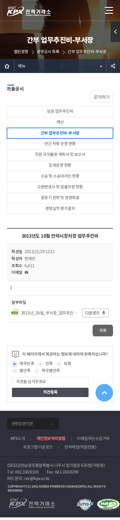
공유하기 (113, 66)
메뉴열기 (108, 10)
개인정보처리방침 (51, 438)
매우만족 (27, 363)
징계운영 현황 (60, 165)
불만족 (25, 370)
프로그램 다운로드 (38, 447)
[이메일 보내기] (26, 272)
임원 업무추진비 (60, 111)
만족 (49, 363)
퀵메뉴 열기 (115, 31)
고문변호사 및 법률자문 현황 (60, 186)
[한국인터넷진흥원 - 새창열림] (85, 501)
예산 (60, 122)
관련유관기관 (22, 423)
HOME (7, 66)
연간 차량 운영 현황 (60, 143)
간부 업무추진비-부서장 (87, 51)
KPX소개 (17, 438)
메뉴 (21, 66)
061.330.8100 (26, 472)
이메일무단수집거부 (93, 438)
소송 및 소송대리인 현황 (60, 176)
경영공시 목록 (48, 51)
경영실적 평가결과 (60, 208)
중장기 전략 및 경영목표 (60, 197)
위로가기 (104, 392)
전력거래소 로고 (29, 11)
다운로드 (92, 313)
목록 (103, 330)
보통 (67, 363)
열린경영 (21, 51)
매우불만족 (51, 370)
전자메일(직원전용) (80, 447)
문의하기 (102, 97)
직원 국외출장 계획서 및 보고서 (60, 154)
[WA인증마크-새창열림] (108, 501)
